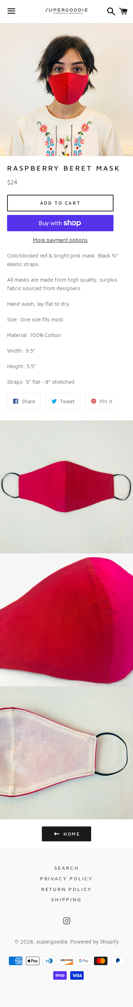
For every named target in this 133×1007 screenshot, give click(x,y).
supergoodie (52, 942)
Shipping (66, 899)
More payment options (60, 240)
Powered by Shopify (94, 942)
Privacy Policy (66, 878)
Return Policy (66, 889)
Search (66, 868)
